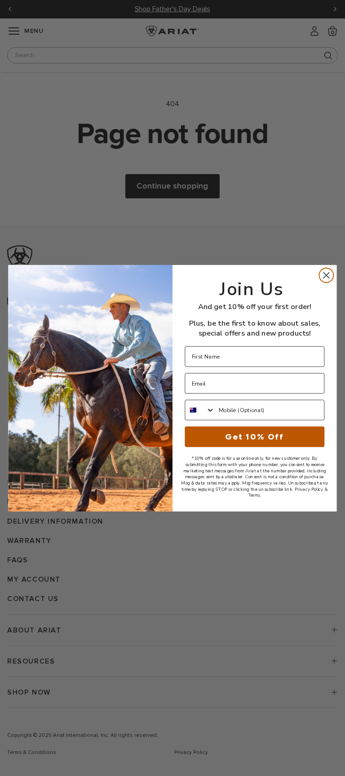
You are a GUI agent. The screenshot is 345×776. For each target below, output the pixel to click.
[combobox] (200, 410)
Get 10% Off (254, 436)
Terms (254, 495)
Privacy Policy (309, 489)
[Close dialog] (326, 275)
